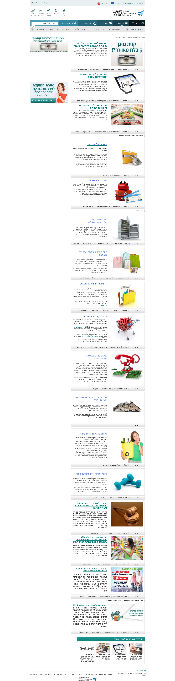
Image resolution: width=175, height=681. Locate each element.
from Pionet (39, 674)
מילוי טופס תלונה (81, 29)
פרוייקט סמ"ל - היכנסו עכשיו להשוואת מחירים (92, 106)
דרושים (73, 674)
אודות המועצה (128, 3)
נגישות (110, 674)
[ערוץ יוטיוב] (98, 4)
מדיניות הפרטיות (50, 674)
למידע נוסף (103, 305)
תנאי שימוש (102, 674)
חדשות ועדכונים (133, 37)
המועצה (142, 37)
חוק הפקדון (33, 14)
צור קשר (56, 13)
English (34, 2)
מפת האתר (93, 674)
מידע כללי (136, 23)
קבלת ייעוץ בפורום (63, 29)
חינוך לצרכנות (67, 23)
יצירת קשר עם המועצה (45, 29)
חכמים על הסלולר (92, 336)
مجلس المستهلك (44, 2)
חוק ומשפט (87, 23)
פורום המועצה (48, 14)
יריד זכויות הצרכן (79, 327)
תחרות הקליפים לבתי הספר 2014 (90, 605)
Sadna (32, 674)
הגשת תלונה (64, 14)
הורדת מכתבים (99, 29)
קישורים (86, 674)
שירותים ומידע (120, 24)
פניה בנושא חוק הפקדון (117, 29)
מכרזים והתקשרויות (63, 674)
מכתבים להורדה (41, 14)
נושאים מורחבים (121, 37)
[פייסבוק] (112, 4)
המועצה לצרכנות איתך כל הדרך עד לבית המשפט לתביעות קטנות (90, 44)
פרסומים (104, 23)
